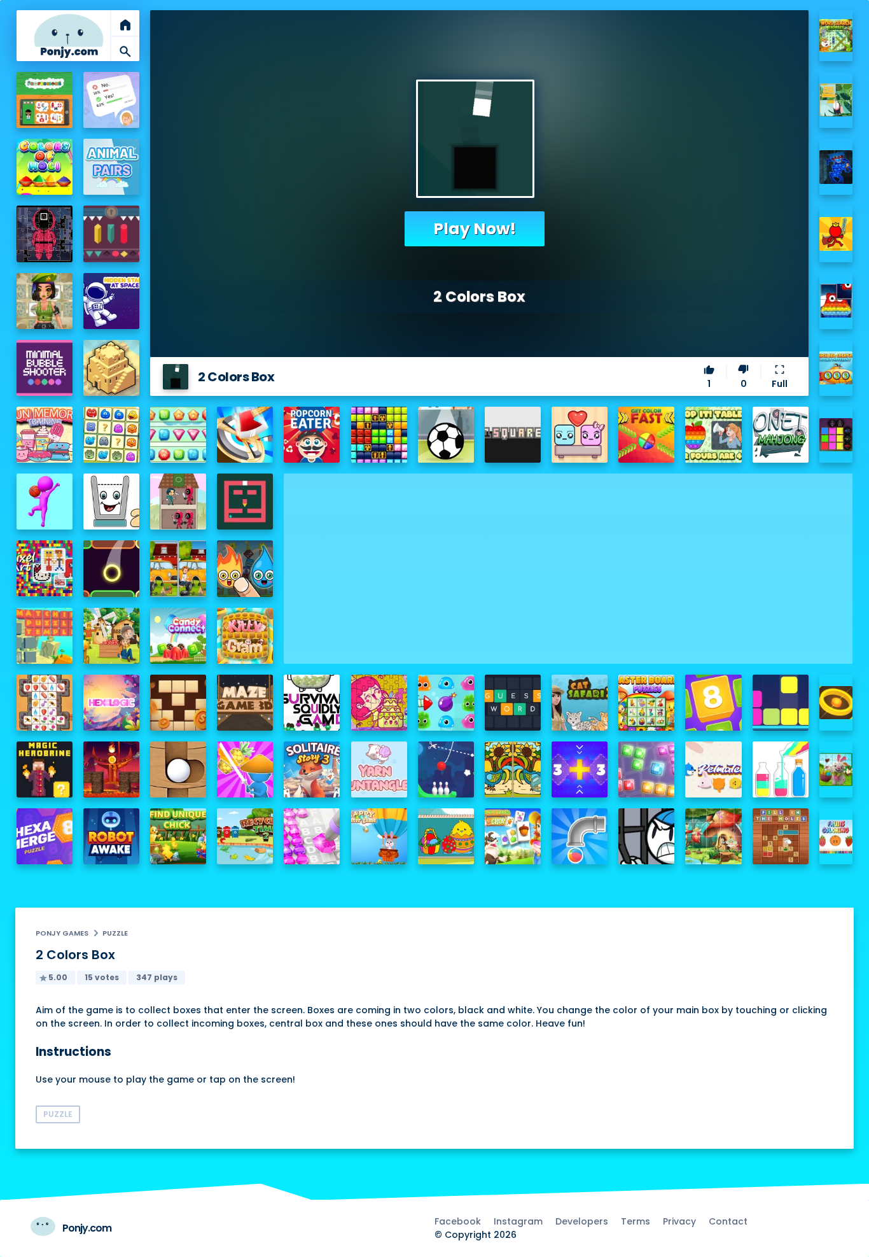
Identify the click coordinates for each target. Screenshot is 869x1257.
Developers (581, 1221)
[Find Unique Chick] (178, 836)
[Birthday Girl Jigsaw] (379, 703)
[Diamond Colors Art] (312, 836)
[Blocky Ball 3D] (178, 769)
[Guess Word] (513, 703)
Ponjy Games (62, 933)
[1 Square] (513, 435)
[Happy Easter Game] (379, 836)
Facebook (457, 1221)
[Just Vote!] (111, 100)
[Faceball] (45, 502)
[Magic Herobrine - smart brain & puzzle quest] (45, 769)
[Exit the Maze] (245, 502)
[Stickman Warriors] (646, 836)
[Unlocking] (111, 234)
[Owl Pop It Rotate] (836, 301)
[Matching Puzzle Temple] (45, 636)
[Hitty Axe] (245, 435)
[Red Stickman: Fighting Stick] (836, 234)
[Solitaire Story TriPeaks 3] (312, 769)
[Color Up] (111, 568)
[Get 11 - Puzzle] (580, 769)
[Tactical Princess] (45, 301)
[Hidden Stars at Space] (111, 301)
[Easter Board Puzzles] (646, 703)
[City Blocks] (111, 368)
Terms (635, 1221)
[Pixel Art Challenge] (45, 568)
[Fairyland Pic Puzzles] (713, 836)
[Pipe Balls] (580, 836)
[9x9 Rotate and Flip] (646, 769)
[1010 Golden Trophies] (379, 435)
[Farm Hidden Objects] (111, 636)
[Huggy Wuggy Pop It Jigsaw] (836, 167)
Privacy (679, 1221)
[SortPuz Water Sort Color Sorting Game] (781, 769)
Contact (728, 1221)
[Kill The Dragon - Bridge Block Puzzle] (111, 769)
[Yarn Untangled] (379, 769)
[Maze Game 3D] (245, 703)
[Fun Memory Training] (45, 435)
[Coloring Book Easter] (446, 836)
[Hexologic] (111, 703)
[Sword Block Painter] (836, 435)
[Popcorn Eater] (312, 435)
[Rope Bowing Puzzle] (446, 769)
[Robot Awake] (111, 836)
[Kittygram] (245, 636)
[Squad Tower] (178, 502)
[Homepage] (69, 36)
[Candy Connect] (178, 636)
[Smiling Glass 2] (111, 502)
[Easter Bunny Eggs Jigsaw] (836, 770)
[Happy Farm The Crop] (513, 836)
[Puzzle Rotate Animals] (836, 100)
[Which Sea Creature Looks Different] (836, 368)
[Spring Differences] (513, 769)
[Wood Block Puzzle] (178, 703)
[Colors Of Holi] (45, 167)
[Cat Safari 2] (580, 703)
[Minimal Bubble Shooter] (45, 368)
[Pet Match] (713, 769)
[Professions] (45, 100)
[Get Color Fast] (646, 435)
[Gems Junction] (178, 435)
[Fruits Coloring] (836, 836)
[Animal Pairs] (111, 167)
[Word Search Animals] (836, 36)
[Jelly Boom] (446, 703)
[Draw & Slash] (245, 769)
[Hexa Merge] (45, 836)
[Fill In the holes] (781, 836)
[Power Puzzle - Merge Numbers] (713, 703)
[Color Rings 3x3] (836, 703)
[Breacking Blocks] (781, 703)
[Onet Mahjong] (781, 435)
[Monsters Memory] (111, 435)
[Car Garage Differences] (178, 568)
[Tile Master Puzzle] (45, 703)
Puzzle (115, 933)
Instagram (518, 1221)
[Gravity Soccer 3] (446, 435)
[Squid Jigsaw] (45, 234)
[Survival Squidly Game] (312, 703)
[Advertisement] (568, 563)
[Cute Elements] (245, 568)
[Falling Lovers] (580, 435)
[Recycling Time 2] (245, 836)
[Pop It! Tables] (713, 435)
